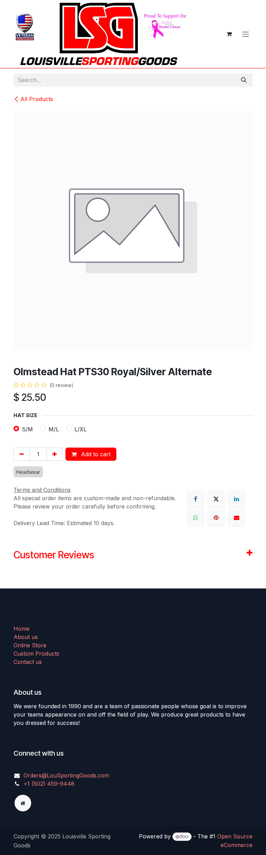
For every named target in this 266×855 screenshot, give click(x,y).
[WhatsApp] (195, 517)
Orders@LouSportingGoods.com (66, 775)
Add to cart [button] (94, 454)
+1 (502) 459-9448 (49, 783)
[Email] (236, 517)
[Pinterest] (216, 517)
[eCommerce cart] (229, 34)
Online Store (30, 645)
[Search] (243, 80)
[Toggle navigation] (245, 34)
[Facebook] (195, 498)
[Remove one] (22, 454)
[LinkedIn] (236, 498)
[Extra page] (23, 803)
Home (21, 628)
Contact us (28, 661)
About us (26, 636)
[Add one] (54, 454)
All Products (36, 99)
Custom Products (36, 653)
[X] (216, 498)
